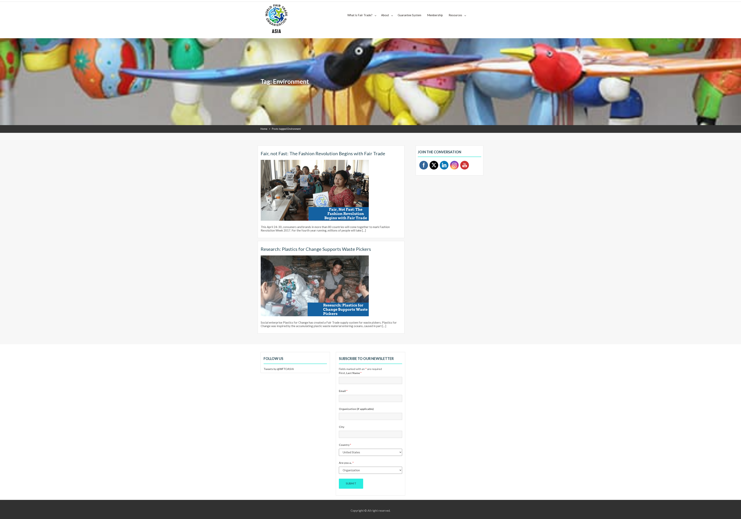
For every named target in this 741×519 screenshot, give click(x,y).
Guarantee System (409, 15)
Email (343, 391)
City (341, 426)
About (385, 15)
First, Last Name (350, 373)
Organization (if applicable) (356, 408)
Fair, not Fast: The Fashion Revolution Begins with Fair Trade (323, 153)
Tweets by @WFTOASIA (279, 369)
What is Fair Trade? (359, 15)
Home (264, 128)
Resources (455, 15)
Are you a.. (346, 462)
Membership (435, 15)
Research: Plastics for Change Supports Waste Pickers (316, 249)
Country (345, 444)
